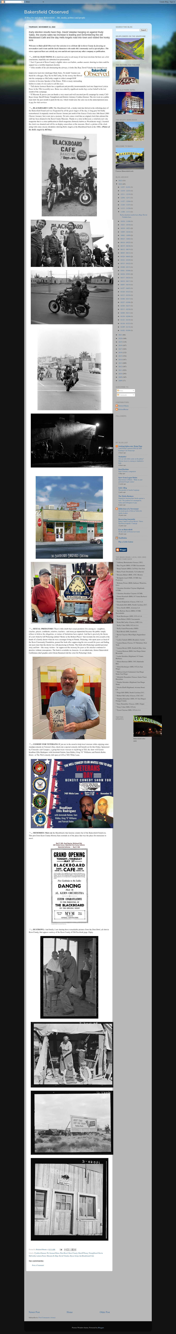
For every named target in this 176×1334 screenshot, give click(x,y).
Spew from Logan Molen (127, 477)
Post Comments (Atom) (47, 1317)
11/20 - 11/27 (126, 205)
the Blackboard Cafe (86, 1256)
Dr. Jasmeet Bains (53, 1253)
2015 (121, 356)
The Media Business (125, 496)
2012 (121, 366)
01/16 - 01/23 (126, 323)
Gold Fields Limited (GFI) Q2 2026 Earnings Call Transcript (130, 449)
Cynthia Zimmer (40, 1253)
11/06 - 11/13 (126, 212)
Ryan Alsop (74, 1256)
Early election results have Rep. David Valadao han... (133, 216)
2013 (121, 363)
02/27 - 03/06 (126, 302)
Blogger (101, 1327)
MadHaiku (122, 538)
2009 (121, 377)
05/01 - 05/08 (126, 270)
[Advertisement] (69, 1291)
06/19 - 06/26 (126, 246)
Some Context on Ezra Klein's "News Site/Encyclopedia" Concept (130, 522)
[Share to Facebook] (72, 1249)
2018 (121, 345)
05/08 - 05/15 (126, 267)
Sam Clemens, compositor (127, 471)
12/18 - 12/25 (126, 191)
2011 (121, 370)
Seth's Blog (122, 488)
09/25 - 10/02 (126, 239)
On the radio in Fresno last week (129, 531)
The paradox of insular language (128, 490)
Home (70, 1312)
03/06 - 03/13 (126, 299)
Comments (123, 395)
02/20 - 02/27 (126, 306)
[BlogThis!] (67, 1249)
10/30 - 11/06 (126, 221)
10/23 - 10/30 (126, 225)
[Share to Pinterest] (75, 1249)
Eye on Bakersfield (125, 529)
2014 (121, 359)
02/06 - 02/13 (126, 313)
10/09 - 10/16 (126, 232)
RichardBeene (123, 409)
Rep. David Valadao (62, 1256)
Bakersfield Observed (46, 12)
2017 (121, 349)
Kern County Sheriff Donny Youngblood (83, 1253)
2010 (121, 373)
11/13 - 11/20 (126, 208)
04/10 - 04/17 (126, 281)
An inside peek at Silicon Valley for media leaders (130, 512)
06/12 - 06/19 (126, 249)
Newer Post (34, 1312)
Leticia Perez (41, 1256)
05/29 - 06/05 (126, 256)
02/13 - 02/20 (126, 309)
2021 (121, 335)
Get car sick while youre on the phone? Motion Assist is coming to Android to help (131, 461)
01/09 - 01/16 (126, 327)
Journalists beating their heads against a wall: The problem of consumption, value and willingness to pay (131, 500)
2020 (121, 338)
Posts (121, 390)
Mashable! (122, 456)
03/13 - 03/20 (126, 295)
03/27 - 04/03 (126, 288)
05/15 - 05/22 (126, 263)
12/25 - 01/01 (126, 187)
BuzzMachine (123, 469)
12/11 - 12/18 (126, 194)
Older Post (105, 1312)
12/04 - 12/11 (126, 197)
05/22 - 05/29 (126, 260)
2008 (121, 380)
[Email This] (65, 1249)
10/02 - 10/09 (126, 235)
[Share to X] (70, 1249)
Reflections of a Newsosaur (128, 508)
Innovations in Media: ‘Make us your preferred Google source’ (130, 480)
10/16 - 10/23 (126, 228)
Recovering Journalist (126, 519)
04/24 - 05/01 (126, 274)
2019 (121, 342)
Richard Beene (123, 406)
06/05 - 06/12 (126, 253)
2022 (121, 184)
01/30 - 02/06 (126, 316)
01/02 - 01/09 (126, 330)
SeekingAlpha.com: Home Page (130, 446)
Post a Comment (38, 1265)
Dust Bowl (64, 1253)
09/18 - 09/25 (126, 242)
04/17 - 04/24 (126, 277)
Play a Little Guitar (125, 542)
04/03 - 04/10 (126, 284)
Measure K (51, 1256)
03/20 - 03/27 (126, 292)
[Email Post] (60, 1249)
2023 (121, 180)
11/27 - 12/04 (126, 201)
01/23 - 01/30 (126, 320)
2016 (121, 352)
